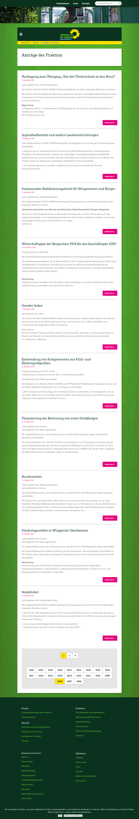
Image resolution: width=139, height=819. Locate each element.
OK (60, 816)
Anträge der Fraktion (31, 736)
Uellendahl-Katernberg (32, 793)
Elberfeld (25, 766)
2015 (50, 675)
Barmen (25, 756)
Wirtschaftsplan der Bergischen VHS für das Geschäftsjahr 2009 (69, 244)
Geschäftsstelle (83, 721)
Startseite (25, 42)
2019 (97, 670)
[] (120, 3)
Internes (79, 735)
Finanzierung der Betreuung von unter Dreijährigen (60, 418)
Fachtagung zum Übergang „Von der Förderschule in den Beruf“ (69, 76)
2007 (69, 681)
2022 (69, 670)
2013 (69, 675)
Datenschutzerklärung (86, 776)
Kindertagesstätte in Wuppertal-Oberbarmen (55, 530)
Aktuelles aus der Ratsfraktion (35, 727)
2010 (97, 675)
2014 (59, 675)
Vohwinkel (26, 798)
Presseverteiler (28, 717)
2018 (107, 670)
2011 (88, 675)
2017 (31, 675)
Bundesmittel (32, 477)
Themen (79, 757)
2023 (59, 670)
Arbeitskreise (82, 726)
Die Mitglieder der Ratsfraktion (90, 712)
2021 (78, 670)
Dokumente (81, 762)
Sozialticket (30, 592)
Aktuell (36, 42)
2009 (107, 675)
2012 (78, 675)
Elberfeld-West (28, 770)
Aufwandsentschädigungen (88, 731)
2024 (50, 670)
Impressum (81, 780)
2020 (88, 670)
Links (75, 3)
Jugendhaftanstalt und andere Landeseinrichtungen (60, 135)
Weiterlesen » (110, 122)
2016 (40, 675)
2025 (40, 670)
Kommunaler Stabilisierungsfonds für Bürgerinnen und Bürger (68, 189)
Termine (25, 740)
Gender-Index (32, 305)
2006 (78, 681)
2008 (59, 681)
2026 (31, 670)
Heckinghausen (28, 775)
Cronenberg (27, 761)
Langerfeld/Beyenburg (32, 780)
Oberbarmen (27, 784)
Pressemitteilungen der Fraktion (36, 712)
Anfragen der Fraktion (31, 731)
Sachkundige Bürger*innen (88, 717)
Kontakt (86, 3)
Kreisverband (63, 3)
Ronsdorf (25, 789)
